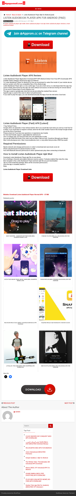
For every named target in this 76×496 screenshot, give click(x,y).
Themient (72, 493)
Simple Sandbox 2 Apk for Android (37, 458)
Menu (39, 9)
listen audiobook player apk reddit (15, 23)
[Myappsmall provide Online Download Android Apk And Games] (13, 5)
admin (17, 21)
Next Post (69, 403)
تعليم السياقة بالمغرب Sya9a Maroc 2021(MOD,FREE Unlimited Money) (37, 443)
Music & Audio (16, 15)
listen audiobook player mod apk (36, 23)
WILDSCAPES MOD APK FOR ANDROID (39, 448)
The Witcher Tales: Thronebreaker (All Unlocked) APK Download (38, 463)
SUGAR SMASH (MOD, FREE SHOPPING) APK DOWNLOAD (35, 474)
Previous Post (9, 403)
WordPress (17, 493)
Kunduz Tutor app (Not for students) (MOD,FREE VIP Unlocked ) (37, 486)
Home (8, 15)
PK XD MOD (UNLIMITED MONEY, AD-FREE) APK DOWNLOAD (38, 480)
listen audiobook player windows (56, 23)
